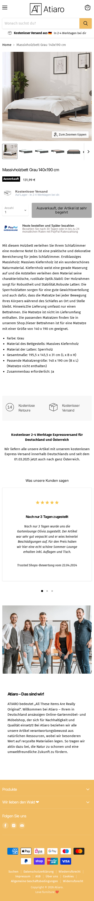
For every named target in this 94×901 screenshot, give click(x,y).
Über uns (52, 876)
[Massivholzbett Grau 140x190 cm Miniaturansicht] (10, 151)
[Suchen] (85, 23)
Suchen (13, 871)
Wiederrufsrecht (70, 871)
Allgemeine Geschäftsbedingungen (34, 881)
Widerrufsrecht (73, 881)
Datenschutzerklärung (39, 871)
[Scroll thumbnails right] (87, 151)
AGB (38, 876)
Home (6, 45)
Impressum (22, 876)
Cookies (68, 876)
